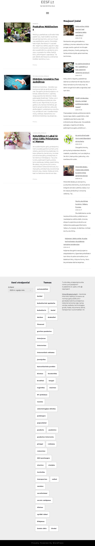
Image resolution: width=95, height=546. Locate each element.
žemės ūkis (42, 528)
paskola (40, 430)
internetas (41, 345)
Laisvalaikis (36, 133)
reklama (51, 444)
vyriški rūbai (42, 514)
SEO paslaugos (43, 458)
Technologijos (38, 76)
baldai (39, 296)
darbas (40, 317)
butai (53, 310)
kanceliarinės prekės (46, 366)
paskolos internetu (45, 437)
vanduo (40, 486)
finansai (40, 324)
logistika (41, 388)
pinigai (40, 444)
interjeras (41, 338)
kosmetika (52, 373)
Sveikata (35, 23)
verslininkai (42, 493)
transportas (42, 479)
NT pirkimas (42, 395)
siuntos (40, 465)
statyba (51, 465)
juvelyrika (41, 359)
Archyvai (11, 287)
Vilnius (40, 507)
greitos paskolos (44, 331)
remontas (41, 451)
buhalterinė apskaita (46, 303)
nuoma (40, 402)
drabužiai (52, 317)
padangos (41, 416)
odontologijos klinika (46, 409)
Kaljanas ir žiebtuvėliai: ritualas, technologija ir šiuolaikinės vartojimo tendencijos (75, 241)
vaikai (54, 479)
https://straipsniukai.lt (70, 294)
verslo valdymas (44, 500)
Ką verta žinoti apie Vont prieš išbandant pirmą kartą (83, 138)
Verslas (46, 76)
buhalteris (41, 310)
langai (51, 381)
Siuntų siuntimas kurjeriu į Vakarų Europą (81, 204)
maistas (52, 388)
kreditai (40, 381)
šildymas (41, 521)
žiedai (53, 528)
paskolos (52, 430)
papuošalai (42, 423)
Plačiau (35, 65)
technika (41, 472)
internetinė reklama (45, 352)
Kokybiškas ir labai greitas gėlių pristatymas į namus (45, 139)
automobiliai (42, 289)
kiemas (40, 373)
